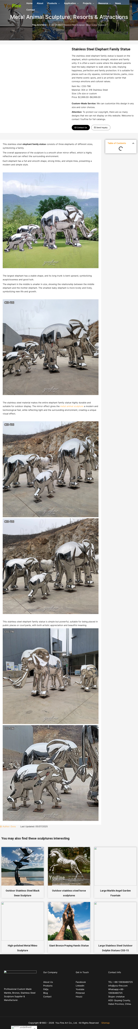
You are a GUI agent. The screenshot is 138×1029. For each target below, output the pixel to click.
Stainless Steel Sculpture (74, 25)
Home (51, 25)
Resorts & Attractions (100, 17)
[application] (58, 3)
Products (59, 25)
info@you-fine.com (118, 985)
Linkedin (80, 985)
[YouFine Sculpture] (12, 6)
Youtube (80, 989)
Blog (45, 993)
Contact (47, 996)
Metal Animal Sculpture (40, 17)
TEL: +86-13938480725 (120, 982)
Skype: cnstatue (116, 996)
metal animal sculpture (71, 406)
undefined (25, 1027)
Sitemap (105, 1022)
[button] (81, 127)
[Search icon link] (131, 6)
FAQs (45, 989)
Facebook (81, 982)
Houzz (79, 996)
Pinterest (80, 993)
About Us (48, 982)
